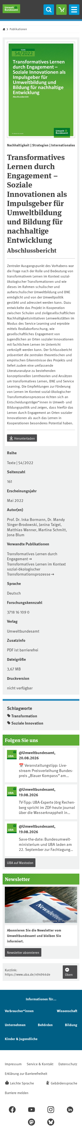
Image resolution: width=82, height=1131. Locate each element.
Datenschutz (67, 1063)
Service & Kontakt (40, 1063)
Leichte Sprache (22, 1083)
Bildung (71, 1024)
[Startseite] (11, 8)
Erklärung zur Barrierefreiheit (26, 1073)
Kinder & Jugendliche (21, 1038)
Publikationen (18, 29)
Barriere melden (16, 1092)
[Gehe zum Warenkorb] (61, 9)
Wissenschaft (67, 1010)
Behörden (45, 1024)
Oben (69, 974)
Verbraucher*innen (19, 1010)
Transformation (24, 716)
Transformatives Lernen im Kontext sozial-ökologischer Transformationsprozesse (36, 569)
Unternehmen (15, 1024)
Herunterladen (24, 438)
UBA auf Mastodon (20, 862)
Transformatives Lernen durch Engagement (32, 556)
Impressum (13, 1063)
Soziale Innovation (27, 723)
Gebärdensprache (64, 1083)
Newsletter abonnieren (23, 952)
